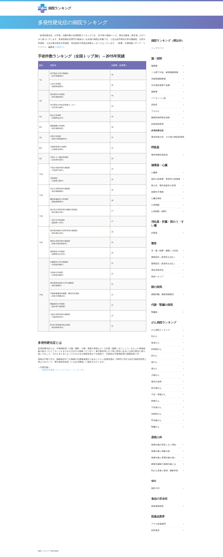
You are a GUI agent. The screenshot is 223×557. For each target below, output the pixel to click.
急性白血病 (156, 381)
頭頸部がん (156, 413)
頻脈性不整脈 (157, 191)
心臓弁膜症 (156, 198)
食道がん (155, 342)
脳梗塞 (154, 91)
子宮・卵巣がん (158, 394)
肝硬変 (154, 232)
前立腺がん (156, 388)
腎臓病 (154, 312)
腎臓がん (155, 426)
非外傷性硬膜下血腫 (160, 85)
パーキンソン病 (158, 98)
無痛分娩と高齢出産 (160, 451)
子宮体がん (156, 407)
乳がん (154, 336)
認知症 (154, 104)
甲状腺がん (156, 420)
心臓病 (154, 172)
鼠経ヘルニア (157, 276)
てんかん (155, 111)
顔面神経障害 (157, 123)
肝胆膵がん (156, 349)
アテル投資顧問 (158, 523)
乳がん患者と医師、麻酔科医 (164, 470)
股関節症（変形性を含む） (163, 263)
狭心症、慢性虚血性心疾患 (163, 185)
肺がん (154, 362)
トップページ (157, 48)
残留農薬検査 (157, 506)
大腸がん (155, 375)
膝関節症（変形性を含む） (163, 257)
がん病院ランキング (160, 329)
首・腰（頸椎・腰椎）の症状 (164, 250)
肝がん (154, 355)
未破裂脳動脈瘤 (158, 78)
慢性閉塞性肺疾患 (159, 154)
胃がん (154, 368)
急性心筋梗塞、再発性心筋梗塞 (165, 178)
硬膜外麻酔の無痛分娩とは (163, 464)
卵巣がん (155, 400)
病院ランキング (59, 8)
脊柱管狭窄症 (157, 270)
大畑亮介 (59, 47)
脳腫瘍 (154, 65)
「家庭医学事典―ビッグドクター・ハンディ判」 (62, 369)
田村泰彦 (155, 530)
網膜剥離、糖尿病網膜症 (162, 294)
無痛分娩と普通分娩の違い (163, 457)
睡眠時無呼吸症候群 (160, 117)
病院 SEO (155, 488)
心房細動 (155, 204)
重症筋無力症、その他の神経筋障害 (167, 136)
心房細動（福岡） (159, 211)
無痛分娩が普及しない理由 (163, 444)
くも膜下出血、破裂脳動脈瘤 (164, 72)
